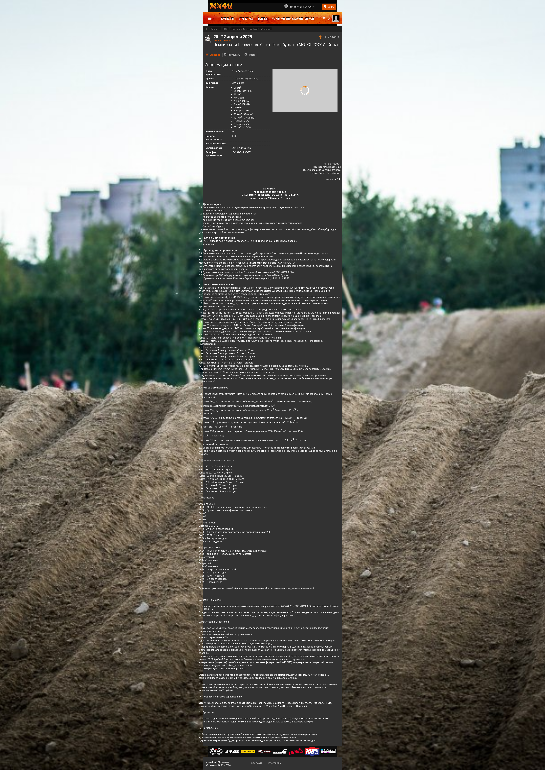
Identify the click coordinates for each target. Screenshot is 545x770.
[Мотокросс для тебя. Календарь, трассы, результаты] (206, 29)
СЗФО (331, 6)
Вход (326, 18)
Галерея (262, 18)
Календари (215, 29)
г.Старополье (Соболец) (245, 78)
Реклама (256, 763)
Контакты (274, 763)
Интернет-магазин (302, 6)
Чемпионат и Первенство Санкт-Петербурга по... (251, 29)
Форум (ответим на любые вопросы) (293, 18)
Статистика (246, 18)
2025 (225, 29)
